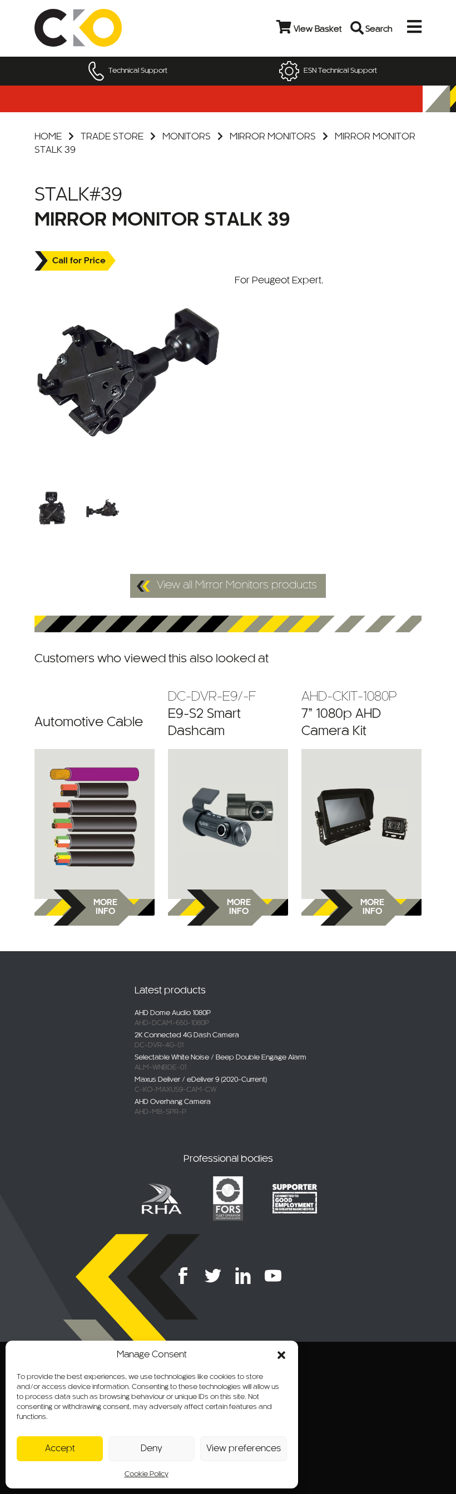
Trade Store (112, 136)
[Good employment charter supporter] (294, 1198)
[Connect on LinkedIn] (243, 1275)
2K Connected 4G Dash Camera (187, 1035)
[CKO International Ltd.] (101, 28)
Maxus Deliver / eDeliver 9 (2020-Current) (201, 1080)
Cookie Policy (146, 1474)
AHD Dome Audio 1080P (173, 1013)
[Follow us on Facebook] (183, 1275)
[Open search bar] (357, 28)
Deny (151, 1449)
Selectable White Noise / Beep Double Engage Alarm (220, 1058)
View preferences (243, 1449)
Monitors (186, 136)
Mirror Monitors (273, 136)
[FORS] (228, 1198)
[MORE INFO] (94, 817)
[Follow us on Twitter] (213, 1275)
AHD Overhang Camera (173, 1102)
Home (48, 136)
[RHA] (161, 1198)
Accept (60, 1449)
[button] (281, 1355)
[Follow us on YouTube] (273, 1275)
